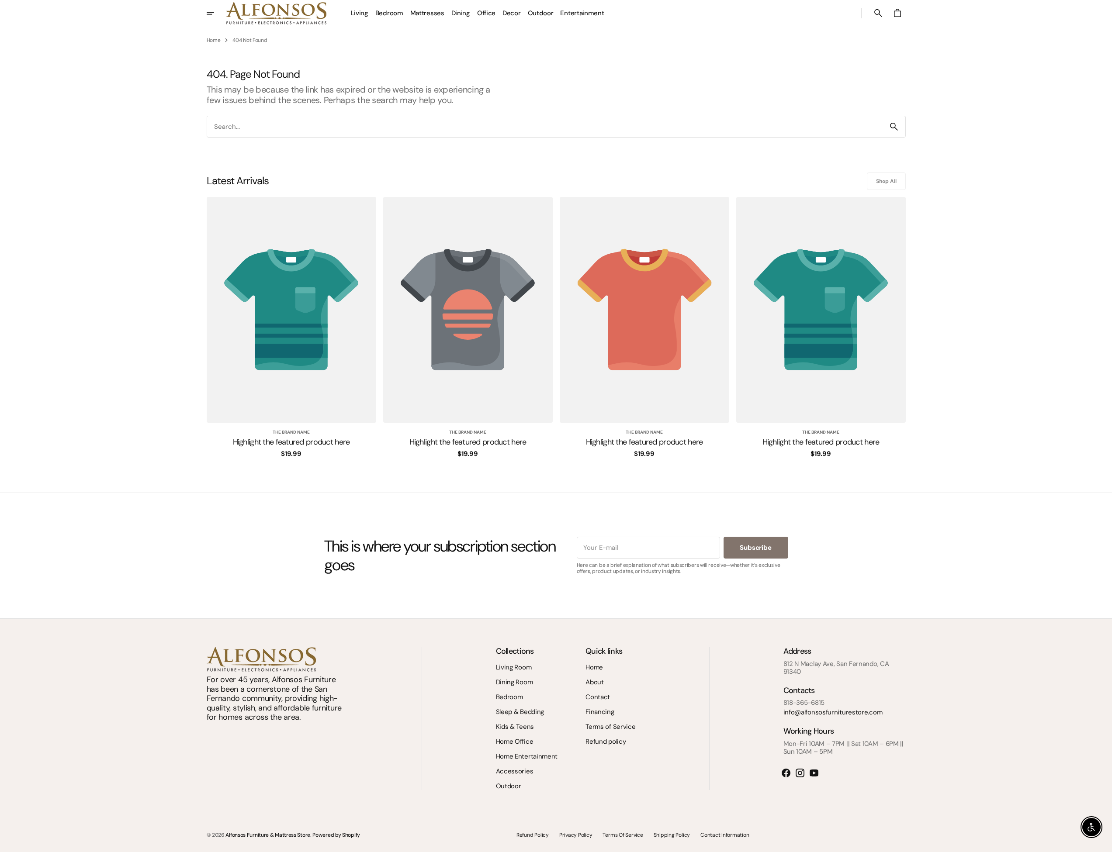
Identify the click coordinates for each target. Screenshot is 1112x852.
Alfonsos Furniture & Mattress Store (267, 835)
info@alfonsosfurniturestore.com (833, 712)
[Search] (894, 126)
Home (214, 40)
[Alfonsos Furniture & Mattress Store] (276, 13)
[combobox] (545, 126)
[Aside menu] (216, 13)
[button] (878, 13)
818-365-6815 (803, 703)
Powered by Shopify (336, 835)
